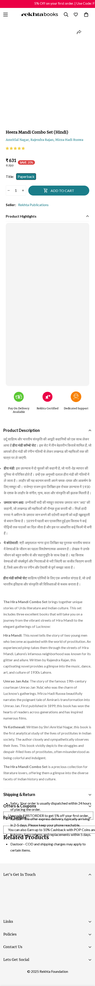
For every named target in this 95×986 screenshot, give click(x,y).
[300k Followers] (8, 970)
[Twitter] (35, 970)
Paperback (26, 176)
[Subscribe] (86, 898)
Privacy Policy (45, 911)
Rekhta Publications (33, 205)
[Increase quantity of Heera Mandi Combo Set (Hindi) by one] (23, 190)
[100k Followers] (22, 970)
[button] (15, 148)
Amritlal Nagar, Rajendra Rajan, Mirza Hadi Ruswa (44, 140)
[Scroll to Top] (87, 962)
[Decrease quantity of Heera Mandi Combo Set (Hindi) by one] (8, 190)
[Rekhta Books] (39, 14)
